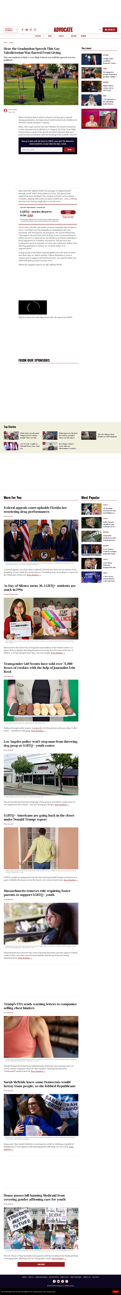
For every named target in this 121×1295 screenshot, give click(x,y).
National (106, 55)
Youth (11, 42)
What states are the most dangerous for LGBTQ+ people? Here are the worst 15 (29, 436)
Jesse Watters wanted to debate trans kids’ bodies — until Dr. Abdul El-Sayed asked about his (110, 555)
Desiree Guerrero (9, 516)
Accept (115, 1291)
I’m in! (69, 149)
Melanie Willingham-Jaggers (11, 594)
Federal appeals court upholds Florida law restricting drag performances (35, 509)
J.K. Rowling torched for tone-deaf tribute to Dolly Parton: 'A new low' (110, 513)
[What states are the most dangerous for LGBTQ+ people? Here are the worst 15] (11, 435)
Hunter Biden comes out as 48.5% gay (108, 88)
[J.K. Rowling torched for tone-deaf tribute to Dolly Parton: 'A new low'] (91, 509)
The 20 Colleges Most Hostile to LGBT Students (107, 435)
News (50, 36)
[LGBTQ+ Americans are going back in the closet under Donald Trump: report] (41, 848)
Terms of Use (50, 1291)
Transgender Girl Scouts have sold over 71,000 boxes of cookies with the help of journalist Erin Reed (39, 667)
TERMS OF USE (86, 1277)
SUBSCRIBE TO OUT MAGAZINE (9, 29)
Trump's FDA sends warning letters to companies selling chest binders (40, 1006)
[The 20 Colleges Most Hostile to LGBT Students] (88, 435)
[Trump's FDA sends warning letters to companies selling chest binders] (41, 1037)
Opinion (83, 36)
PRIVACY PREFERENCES (76, 1277)
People (105, 505)
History (73, 36)
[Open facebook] (22, 29)
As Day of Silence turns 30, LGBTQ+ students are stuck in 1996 (40, 587)
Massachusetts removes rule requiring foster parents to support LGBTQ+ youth (37, 892)
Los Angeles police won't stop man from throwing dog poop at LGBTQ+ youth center (41, 743)
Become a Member (68, 212)
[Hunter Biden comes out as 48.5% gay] (91, 86)
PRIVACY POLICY (64, 1277)
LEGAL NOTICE (95, 1277)
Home (5, 42)
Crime (105, 69)
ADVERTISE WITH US (54, 1277)
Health (61, 36)
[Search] (100, 30)
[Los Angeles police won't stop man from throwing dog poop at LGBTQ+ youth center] (41, 774)
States (105, 573)
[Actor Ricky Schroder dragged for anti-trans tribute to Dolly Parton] (91, 563)
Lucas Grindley (13, 109)
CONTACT (24, 1277)
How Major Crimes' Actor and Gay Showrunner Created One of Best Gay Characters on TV (67, 448)
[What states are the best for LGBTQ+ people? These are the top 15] (50, 435)
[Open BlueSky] (26, 29)
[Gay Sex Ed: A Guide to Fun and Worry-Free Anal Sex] (11, 446)
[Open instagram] (34, 29)
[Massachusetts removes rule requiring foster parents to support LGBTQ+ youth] (41, 924)
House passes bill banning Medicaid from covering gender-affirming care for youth (35, 1197)
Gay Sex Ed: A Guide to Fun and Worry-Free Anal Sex (29, 446)
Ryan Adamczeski (9, 676)
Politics (38, 36)
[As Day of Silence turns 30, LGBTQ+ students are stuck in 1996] (41, 618)
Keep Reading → (34, 575)
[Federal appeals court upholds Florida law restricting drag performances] (41, 540)
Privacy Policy (37, 1291)
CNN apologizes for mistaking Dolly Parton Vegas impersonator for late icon (110, 105)
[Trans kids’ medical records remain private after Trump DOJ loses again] (91, 536)
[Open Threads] (30, 29)
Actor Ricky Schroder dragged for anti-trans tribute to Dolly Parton (109, 567)
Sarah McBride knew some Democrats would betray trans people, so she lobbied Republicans (39, 1084)
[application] (99, 119)
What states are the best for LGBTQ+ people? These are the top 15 (68, 435)
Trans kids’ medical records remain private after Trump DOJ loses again (109, 540)
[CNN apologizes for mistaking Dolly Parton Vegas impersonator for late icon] (91, 100)
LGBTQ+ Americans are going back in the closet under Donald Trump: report (39, 817)
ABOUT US (31, 1277)
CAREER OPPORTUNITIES (41, 1277)
